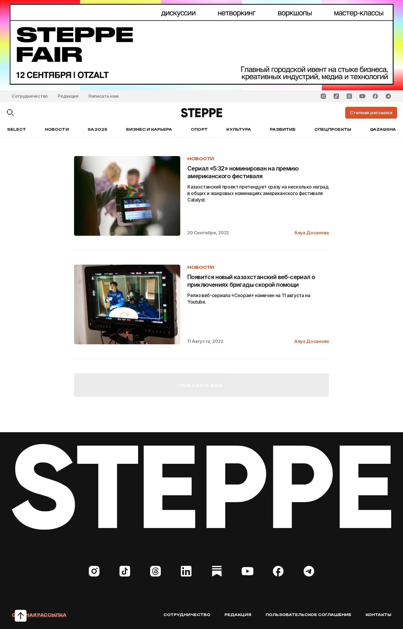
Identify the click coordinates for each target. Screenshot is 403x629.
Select (16, 129)
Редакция (68, 96)
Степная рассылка (39, 614)
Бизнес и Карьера (149, 129)
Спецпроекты (332, 129)
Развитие (283, 129)
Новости (57, 129)
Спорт (199, 129)
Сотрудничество (30, 96)
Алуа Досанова (311, 232)
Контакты (378, 614)
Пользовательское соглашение (308, 614)
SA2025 (97, 129)
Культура (238, 129)
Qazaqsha (383, 129)
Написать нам (104, 96)
